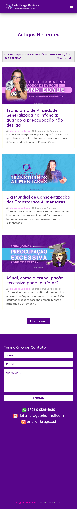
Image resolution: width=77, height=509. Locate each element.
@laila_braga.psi (41, 421)
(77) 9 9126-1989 (41, 409)
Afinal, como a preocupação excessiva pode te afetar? (35, 280)
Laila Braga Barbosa (19, 130)
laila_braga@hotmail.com (41, 415)
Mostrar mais (38, 321)
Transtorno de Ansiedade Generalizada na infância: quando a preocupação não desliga (34, 118)
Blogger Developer (26, 502)
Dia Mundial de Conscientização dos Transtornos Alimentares (38, 200)
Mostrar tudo (65, 58)
